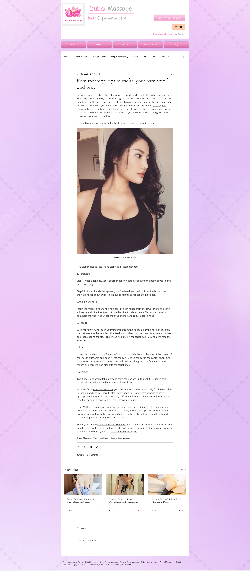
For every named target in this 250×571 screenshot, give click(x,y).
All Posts (67, 56)
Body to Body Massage (120, 56)
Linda (145, 56)
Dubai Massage (81, 56)
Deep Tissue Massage (108, 562)
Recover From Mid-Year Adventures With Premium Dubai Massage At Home (123, 501)
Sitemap (66, 564)
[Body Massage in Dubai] (167, 484)
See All (183, 469)
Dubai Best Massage (149, 562)
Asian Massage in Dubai (170, 562)
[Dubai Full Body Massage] (83, 484)
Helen (154, 56)
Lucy (136, 56)
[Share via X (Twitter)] (84, 447)
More (164, 56)
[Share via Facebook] (78, 447)
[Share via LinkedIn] (91, 447)
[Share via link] (97, 447)
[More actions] (171, 73)
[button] (183, 56)
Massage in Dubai (99, 56)
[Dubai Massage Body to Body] (125, 484)
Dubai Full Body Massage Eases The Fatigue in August (82, 501)
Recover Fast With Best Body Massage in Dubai (166, 501)
